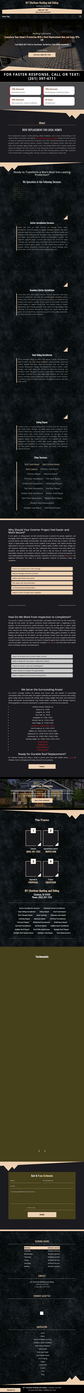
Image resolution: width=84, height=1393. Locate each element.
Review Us (11, 1390)
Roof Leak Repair (32, 464)
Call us (71, 757)
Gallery (42, 766)
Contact (42, 1368)
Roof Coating (31, 469)
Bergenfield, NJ (43, 742)
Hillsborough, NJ (42, 750)
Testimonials (43, 1365)
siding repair (45, 429)
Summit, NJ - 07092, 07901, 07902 (42, 726)
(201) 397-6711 (42, 78)
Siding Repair (43, 1349)
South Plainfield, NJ (42, 747)
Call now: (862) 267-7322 (42, 55)
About (43, 1336)
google (41, 1313)
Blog (42, 1374)
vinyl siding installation (40, 362)
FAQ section (52, 643)
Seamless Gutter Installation (42, 1343)
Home (43, 1333)
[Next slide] (45, 1151)
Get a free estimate (42, 800)
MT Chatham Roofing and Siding (47, 138)
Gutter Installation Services (43, 1339)
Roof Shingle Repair (51, 464)
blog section (69, 556)
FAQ (42, 1371)
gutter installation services (51, 230)
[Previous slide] (39, 1151)
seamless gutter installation (53, 297)
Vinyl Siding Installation (42, 1346)
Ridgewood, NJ (43, 744)
